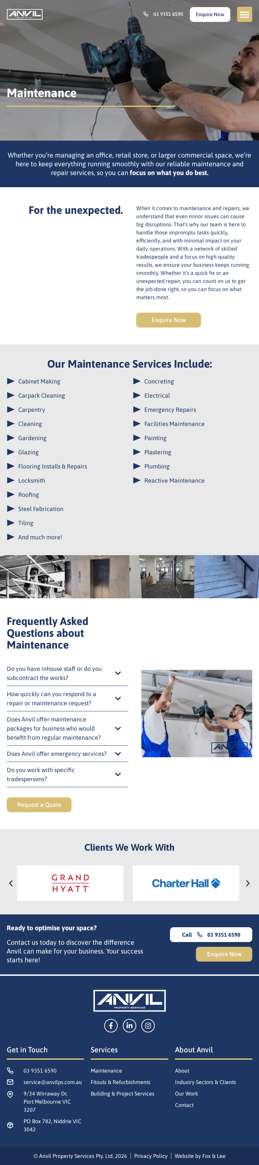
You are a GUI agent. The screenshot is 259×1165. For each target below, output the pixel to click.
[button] (244, 14)
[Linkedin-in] (129, 1025)
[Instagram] (148, 1025)
